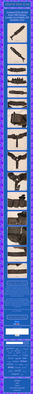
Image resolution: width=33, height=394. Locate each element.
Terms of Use (17, 390)
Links (17, 383)
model (10, 353)
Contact (17, 385)
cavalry (9, 361)
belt (22, 351)
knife (14, 353)
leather (24, 368)
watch (10, 371)
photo (12, 350)
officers (26, 351)
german (10, 348)
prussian (25, 349)
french (18, 353)
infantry (21, 364)
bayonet (24, 353)
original (15, 373)
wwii (16, 364)
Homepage (17, 380)
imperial (18, 358)
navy (8, 351)
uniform (24, 371)
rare (24, 358)
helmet (23, 361)
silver (19, 355)
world (17, 370)
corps (26, 364)
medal (15, 355)
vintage (25, 355)
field (17, 349)
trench (11, 358)
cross (21, 349)
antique (15, 361)
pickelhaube (17, 350)
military (10, 364)
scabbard (8, 355)
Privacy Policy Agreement (17, 387)
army (11, 367)
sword (22, 374)
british (17, 367)
